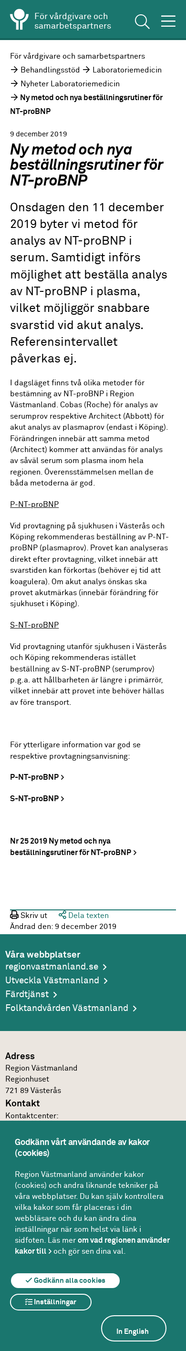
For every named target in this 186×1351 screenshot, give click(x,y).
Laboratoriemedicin (127, 70)
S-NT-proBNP (34, 799)
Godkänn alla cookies (68, 1280)
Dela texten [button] (87, 916)
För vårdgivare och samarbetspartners (77, 56)
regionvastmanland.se (51, 966)
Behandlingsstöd (50, 70)
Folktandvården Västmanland (66, 1008)
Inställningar (54, 1302)
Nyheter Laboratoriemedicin (70, 84)
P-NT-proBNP (34, 777)
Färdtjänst (27, 994)
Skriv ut (33, 916)
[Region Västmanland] (20, 21)
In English (132, 1331)
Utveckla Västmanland (52, 980)
